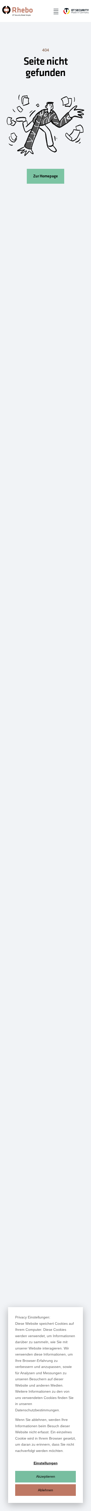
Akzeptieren (45, 1476)
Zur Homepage (45, 176)
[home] (17, 11)
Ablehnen (45, 1490)
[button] (56, 11)
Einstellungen (46, 1463)
